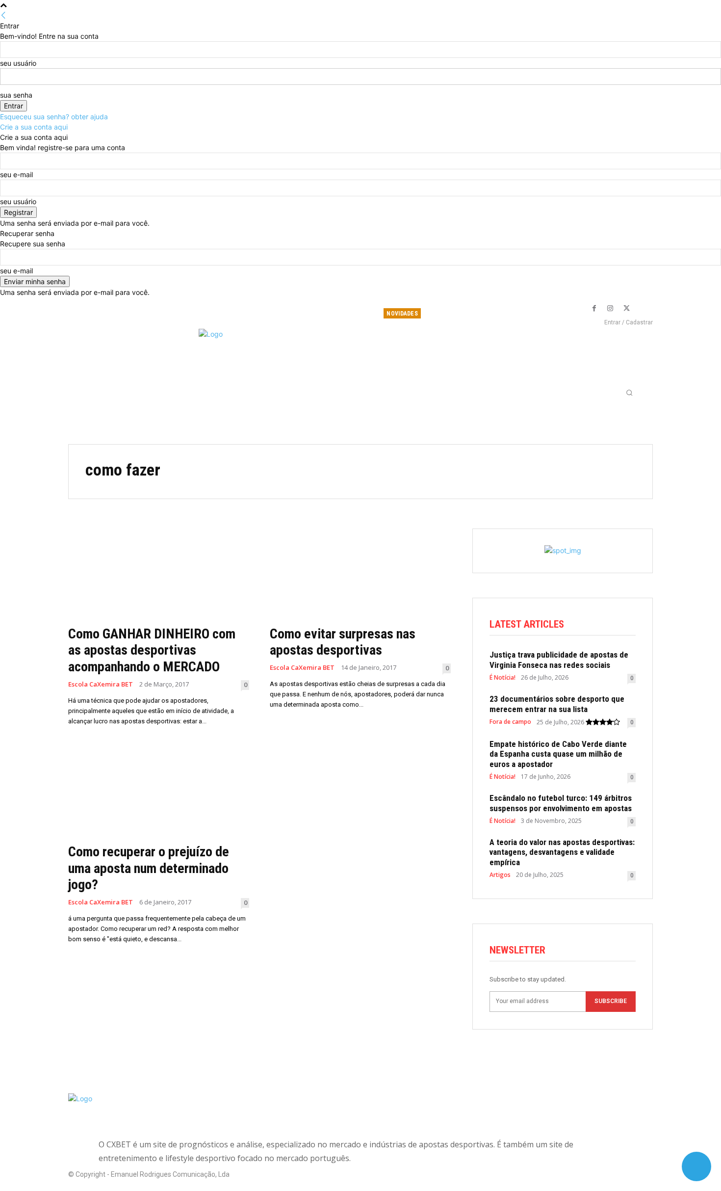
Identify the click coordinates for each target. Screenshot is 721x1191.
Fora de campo (510, 722)
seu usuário (18, 63)
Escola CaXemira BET (100, 684)
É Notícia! (502, 678)
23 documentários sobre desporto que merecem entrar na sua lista (556, 704)
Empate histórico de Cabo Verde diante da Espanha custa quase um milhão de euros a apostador (558, 754)
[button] (629, 392)
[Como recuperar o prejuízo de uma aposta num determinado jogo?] (158, 792)
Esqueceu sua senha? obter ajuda (54, 116)
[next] (525, 313)
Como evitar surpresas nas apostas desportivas (342, 642)
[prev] (517, 313)
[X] (626, 309)
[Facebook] (594, 309)
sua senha (16, 95)
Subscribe (610, 1001)
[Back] (3, 15)
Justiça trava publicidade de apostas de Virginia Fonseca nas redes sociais (558, 659)
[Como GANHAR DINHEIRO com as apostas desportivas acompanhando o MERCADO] (158, 574)
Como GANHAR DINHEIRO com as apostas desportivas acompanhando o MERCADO (151, 650)
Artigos (500, 875)
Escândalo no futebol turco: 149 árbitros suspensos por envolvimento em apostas (560, 803)
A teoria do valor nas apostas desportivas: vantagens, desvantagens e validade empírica (562, 852)
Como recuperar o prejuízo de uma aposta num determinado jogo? (148, 868)
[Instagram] (610, 309)
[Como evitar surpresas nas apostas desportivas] (360, 574)
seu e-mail (16, 174)
